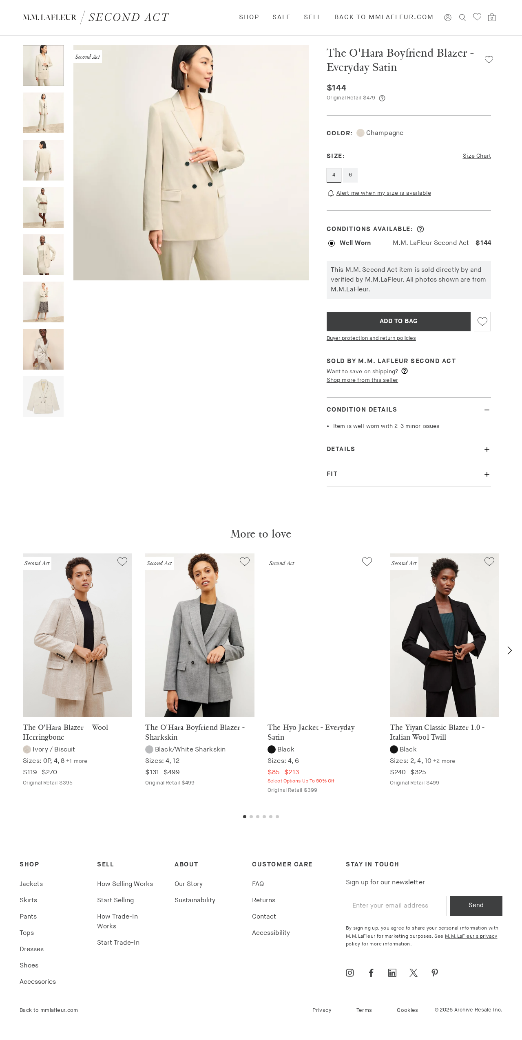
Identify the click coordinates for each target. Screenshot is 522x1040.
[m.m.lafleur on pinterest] (435, 973)
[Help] (382, 98)
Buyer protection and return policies (371, 338)
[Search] (462, 17)
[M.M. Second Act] (99, 17)
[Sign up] (447, 17)
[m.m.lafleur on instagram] (350, 973)
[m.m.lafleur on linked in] (392, 973)
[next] (510, 650)
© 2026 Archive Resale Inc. (468, 1010)
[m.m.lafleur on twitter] (413, 973)
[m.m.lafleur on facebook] (371, 973)
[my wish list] (477, 17)
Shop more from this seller (362, 380)
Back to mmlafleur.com (384, 17)
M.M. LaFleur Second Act (407, 361)
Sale (281, 17)
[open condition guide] (420, 229)
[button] (486, 59)
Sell (312, 17)
